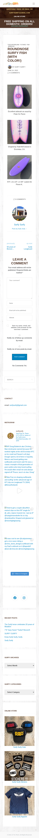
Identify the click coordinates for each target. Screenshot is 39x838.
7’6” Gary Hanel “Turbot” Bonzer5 (17, 630)
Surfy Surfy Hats (19, 747)
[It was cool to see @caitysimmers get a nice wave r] (19, 552)
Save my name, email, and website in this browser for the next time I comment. (21, 327)
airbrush (11, 46)
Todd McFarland (13, 44)
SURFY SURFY (11, 633)
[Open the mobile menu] (33, 3)
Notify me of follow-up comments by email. (19, 339)
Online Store (19, 16)
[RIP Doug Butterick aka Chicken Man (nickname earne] (19, 460)
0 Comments (15, 73)
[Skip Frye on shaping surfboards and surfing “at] (19, 491)
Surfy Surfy (20, 67)
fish (28, 44)
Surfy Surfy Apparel (19, 817)
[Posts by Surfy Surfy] (10, 67)
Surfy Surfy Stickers (19, 782)
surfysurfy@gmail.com (19, 13)
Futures (23, 44)
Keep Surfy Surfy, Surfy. (14, 637)
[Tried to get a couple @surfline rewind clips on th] (19, 521)
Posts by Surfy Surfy (19, 229)
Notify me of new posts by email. (19, 349)
